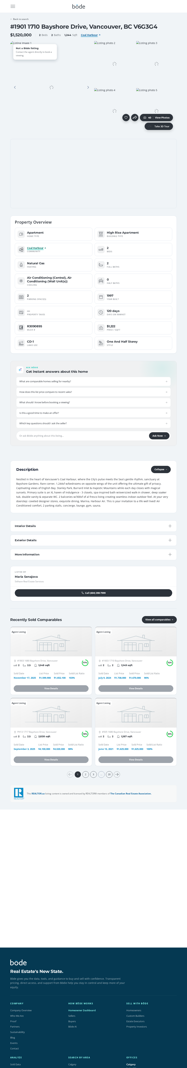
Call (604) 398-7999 (95, 593)
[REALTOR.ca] (19, 793)
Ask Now (157, 435)
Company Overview (21, 1010)
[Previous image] (15, 87)
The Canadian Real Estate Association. (130, 793)
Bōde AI (72, 1026)
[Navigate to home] (78, 6)
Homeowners (133, 1010)
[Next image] (88, 87)
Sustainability (17, 1032)
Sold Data (15, 1064)
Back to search (21, 19)
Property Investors (136, 1026)
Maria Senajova (26, 576)
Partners (15, 1026)
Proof (13, 1021)
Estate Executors (135, 1021)
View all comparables (157, 619)
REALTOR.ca (38, 793)
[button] (15, 87)
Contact (14, 1048)
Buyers (72, 1021)
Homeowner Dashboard (82, 1010)
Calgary (72, 1064)
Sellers (71, 1015)
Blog (12, 1037)
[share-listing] (134, 117)
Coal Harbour (89, 35)
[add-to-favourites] (126, 117)
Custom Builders (135, 1015)
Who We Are (17, 1015)
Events (14, 1043)
